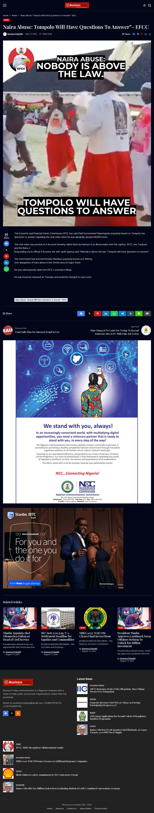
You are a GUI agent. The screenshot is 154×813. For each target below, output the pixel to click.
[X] (11, 713)
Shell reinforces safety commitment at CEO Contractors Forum (47, 774)
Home (5, 15)
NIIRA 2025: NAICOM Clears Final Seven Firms (95, 634)
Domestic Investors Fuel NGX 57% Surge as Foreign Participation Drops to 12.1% (115, 704)
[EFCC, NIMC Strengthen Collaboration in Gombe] (8, 746)
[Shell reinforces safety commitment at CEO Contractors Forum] (8, 773)
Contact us (71, 808)
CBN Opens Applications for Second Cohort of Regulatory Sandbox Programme (118, 717)
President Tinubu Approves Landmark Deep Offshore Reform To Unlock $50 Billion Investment (134, 639)
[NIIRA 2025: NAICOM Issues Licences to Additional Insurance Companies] (8, 760)
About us (60, 808)
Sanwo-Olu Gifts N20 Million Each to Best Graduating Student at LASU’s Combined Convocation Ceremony (68, 788)
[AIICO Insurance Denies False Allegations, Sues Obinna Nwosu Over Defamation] (82, 689)
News (14, 15)
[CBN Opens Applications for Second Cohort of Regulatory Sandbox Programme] (82, 716)
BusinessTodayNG (15, 34)
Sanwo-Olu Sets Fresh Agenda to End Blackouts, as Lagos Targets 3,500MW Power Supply (118, 731)
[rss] (18, 713)
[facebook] (5, 713)
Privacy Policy (100, 808)
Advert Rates (85, 808)
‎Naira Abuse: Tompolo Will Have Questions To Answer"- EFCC (41, 300)
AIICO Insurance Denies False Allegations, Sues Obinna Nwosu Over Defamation (117, 690)
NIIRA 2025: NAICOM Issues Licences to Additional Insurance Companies (51, 761)
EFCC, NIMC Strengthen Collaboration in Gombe (40, 747)
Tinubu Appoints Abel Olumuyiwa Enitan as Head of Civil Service (16, 636)
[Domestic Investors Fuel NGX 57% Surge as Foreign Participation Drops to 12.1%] (82, 702)
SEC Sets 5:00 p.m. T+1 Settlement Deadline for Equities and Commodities (57, 636)
